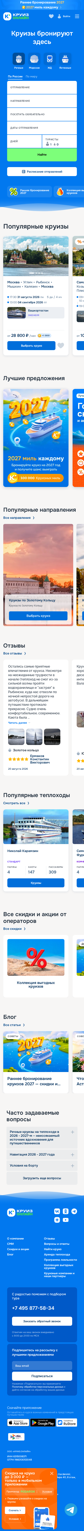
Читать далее (17, 722)
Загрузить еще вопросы (42, 1178)
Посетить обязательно (27, 114)
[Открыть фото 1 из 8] (16, 737)
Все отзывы (12, 653)
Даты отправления (24, 128)
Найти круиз (52, 1249)
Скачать (14, 1510)
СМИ (10, 1243)
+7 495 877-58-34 (33, 1308)
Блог (10, 1254)
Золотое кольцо (26, 750)
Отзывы (49, 1238)
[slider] (42, 438)
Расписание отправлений (44, 171)
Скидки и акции (18, 1249)
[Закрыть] (52, 1473)
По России (15, 76)
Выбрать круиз (31, 345)
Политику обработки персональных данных (37, 1386)
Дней (14, 141)
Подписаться (42, 1376)
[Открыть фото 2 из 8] (34, 737)
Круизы (36, 883)
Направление (20, 101)
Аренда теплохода (57, 1254)
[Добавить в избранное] (60, 345)
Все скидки (12, 929)
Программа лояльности (60, 1259)
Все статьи (12, 1025)
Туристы (51, 139)
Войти (66, 16)
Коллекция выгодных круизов (58, 1266)
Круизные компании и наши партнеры (59, 1275)
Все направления (17, 518)
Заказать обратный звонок (42, 1321)
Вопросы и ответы (56, 1243)
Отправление (20, 87)
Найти (42, 155)
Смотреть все (14, 803)
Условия (47, 1491)
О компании (15, 1238)
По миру (31, 76)
